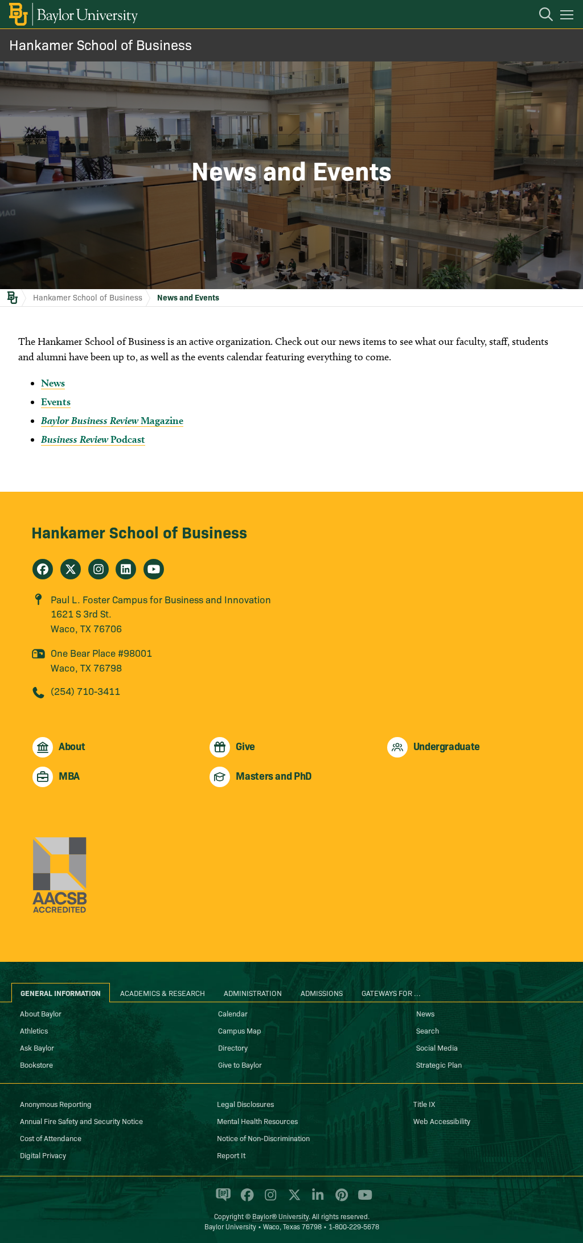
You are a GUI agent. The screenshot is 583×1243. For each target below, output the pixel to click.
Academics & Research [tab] (162, 992)
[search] (540, 16)
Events (56, 402)
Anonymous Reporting (56, 1103)
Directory (233, 1047)
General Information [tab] (60, 992)
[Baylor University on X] (292, 1200)
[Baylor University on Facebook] (245, 1200)
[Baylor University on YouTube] (362, 1200)
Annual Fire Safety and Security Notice (81, 1121)
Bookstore (36, 1064)
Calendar (233, 1013)
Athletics (34, 1030)
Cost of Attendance (50, 1138)
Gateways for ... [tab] (391, 992)
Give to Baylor (240, 1064)
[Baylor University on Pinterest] (339, 1200)
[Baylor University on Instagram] (268, 1200)
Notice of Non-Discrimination (263, 1138)
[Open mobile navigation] (568, 16)
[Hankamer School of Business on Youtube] (153, 569)
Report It (231, 1155)
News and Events (188, 297)
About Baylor (40, 1013)
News (53, 383)
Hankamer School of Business (100, 44)
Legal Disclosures (245, 1103)
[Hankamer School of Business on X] (70, 569)
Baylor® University (280, 1216)
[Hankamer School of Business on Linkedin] (125, 569)
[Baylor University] (72, 14)
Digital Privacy (43, 1155)
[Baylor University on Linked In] (315, 1200)
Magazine (112, 420)
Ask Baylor (37, 1047)
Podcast (93, 439)
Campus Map (239, 1030)
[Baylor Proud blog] (221, 1200)
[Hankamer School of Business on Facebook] (42, 569)
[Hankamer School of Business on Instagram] (98, 569)
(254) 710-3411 (85, 690)
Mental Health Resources (257, 1121)
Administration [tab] (253, 992)
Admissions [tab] (322, 992)
